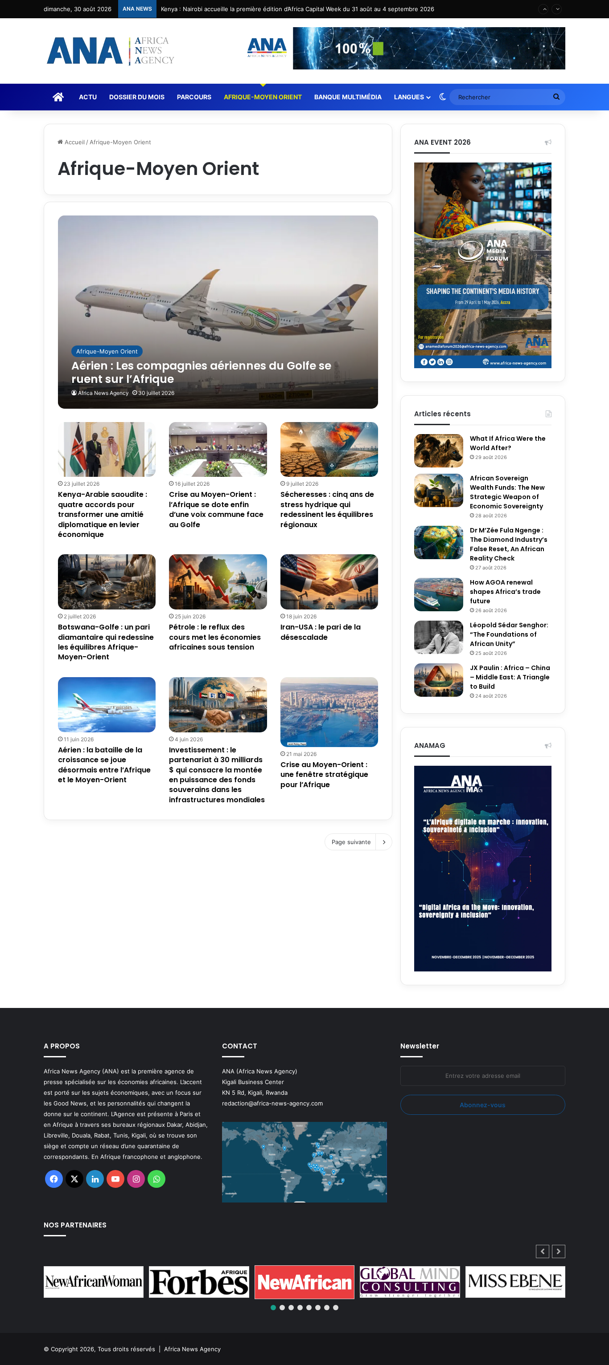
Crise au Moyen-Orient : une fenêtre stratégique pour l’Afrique (324, 775)
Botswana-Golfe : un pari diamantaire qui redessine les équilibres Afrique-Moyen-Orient (106, 642)
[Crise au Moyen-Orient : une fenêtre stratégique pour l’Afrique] (329, 712)
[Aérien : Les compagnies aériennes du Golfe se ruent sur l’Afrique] (218, 311)
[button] (558, 1251)
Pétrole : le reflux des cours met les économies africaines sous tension (215, 637)
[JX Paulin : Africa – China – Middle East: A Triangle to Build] (438, 680)
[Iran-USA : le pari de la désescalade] (329, 581)
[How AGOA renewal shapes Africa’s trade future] (438, 594)
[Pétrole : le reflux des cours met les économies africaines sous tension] (218, 581)
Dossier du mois (137, 97)
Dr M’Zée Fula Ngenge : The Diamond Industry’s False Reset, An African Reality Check (508, 544)
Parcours (194, 97)
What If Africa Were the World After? (508, 443)
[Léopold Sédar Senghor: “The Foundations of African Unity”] (438, 637)
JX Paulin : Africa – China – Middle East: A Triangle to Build (510, 677)
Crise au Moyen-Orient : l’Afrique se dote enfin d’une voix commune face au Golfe (216, 509)
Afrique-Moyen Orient (263, 97)
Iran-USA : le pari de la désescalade (320, 632)
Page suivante (351, 841)
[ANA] (109, 51)
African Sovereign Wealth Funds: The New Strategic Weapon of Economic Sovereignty (507, 492)
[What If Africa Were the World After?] (438, 450)
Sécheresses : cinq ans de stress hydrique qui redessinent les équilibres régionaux (327, 509)
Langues (409, 97)
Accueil (74, 142)
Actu (88, 97)
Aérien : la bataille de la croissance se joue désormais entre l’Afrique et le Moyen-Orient (104, 765)
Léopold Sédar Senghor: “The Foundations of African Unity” (509, 634)
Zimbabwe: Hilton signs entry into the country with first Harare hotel (257, 17)
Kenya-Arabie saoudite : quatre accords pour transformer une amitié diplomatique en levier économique (102, 514)
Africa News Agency (103, 393)
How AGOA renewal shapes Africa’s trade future (505, 591)
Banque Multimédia (348, 97)
